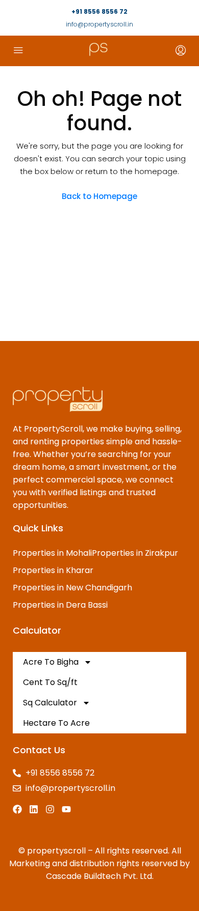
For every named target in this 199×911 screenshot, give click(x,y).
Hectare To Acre (56, 723)
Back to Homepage (99, 196)
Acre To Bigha (51, 662)
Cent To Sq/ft (50, 682)
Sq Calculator (50, 702)
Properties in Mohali (52, 553)
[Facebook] (17, 809)
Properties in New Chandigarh (72, 587)
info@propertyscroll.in (99, 24)
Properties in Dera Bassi (60, 605)
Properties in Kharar (53, 570)
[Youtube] (66, 809)
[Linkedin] (33, 809)
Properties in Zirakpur (135, 553)
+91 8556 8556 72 (99, 11)
